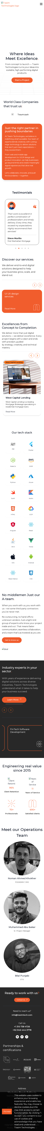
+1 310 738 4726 (22, 1026)
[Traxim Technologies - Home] (10, 4)
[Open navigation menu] (41, 4)
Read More (11, 309)
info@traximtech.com (22, 1015)
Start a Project (22, 80)
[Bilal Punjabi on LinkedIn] (22, 985)
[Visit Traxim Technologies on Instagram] (26, 1036)
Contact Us (21, 1000)
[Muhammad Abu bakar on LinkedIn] (22, 936)
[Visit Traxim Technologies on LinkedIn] (17, 1036)
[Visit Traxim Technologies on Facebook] (22, 1036)
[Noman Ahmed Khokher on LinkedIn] (22, 887)
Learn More (12, 700)
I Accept (7, 1111)
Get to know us (12, 640)
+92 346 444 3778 (22, 1030)
